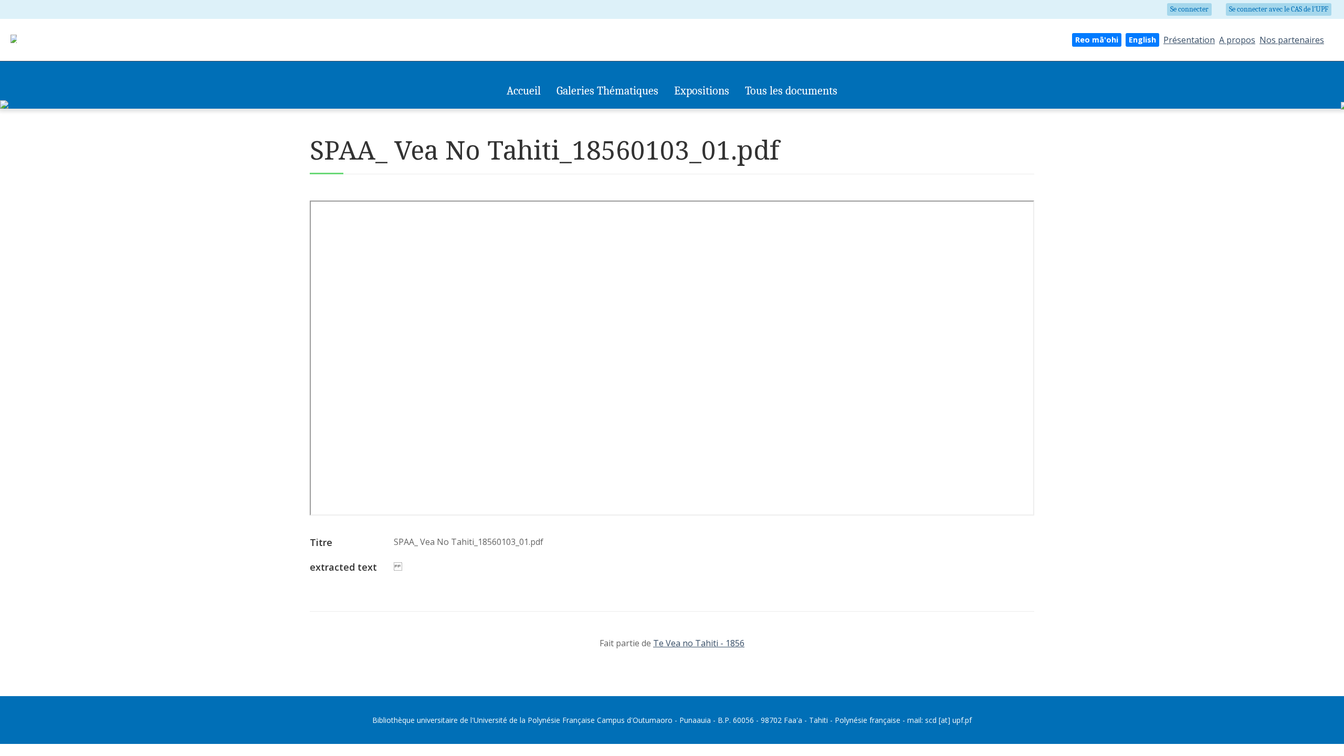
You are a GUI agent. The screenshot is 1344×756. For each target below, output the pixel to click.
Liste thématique (664, 114)
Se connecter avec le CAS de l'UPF (1278, 9)
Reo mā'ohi (1096, 40)
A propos (1237, 40)
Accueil (524, 91)
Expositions (701, 91)
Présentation (1189, 40)
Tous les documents (791, 91)
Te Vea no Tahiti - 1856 (698, 643)
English (1142, 40)
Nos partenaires (1291, 40)
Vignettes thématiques (593, 114)
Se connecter (1189, 9)
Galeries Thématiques (607, 91)
